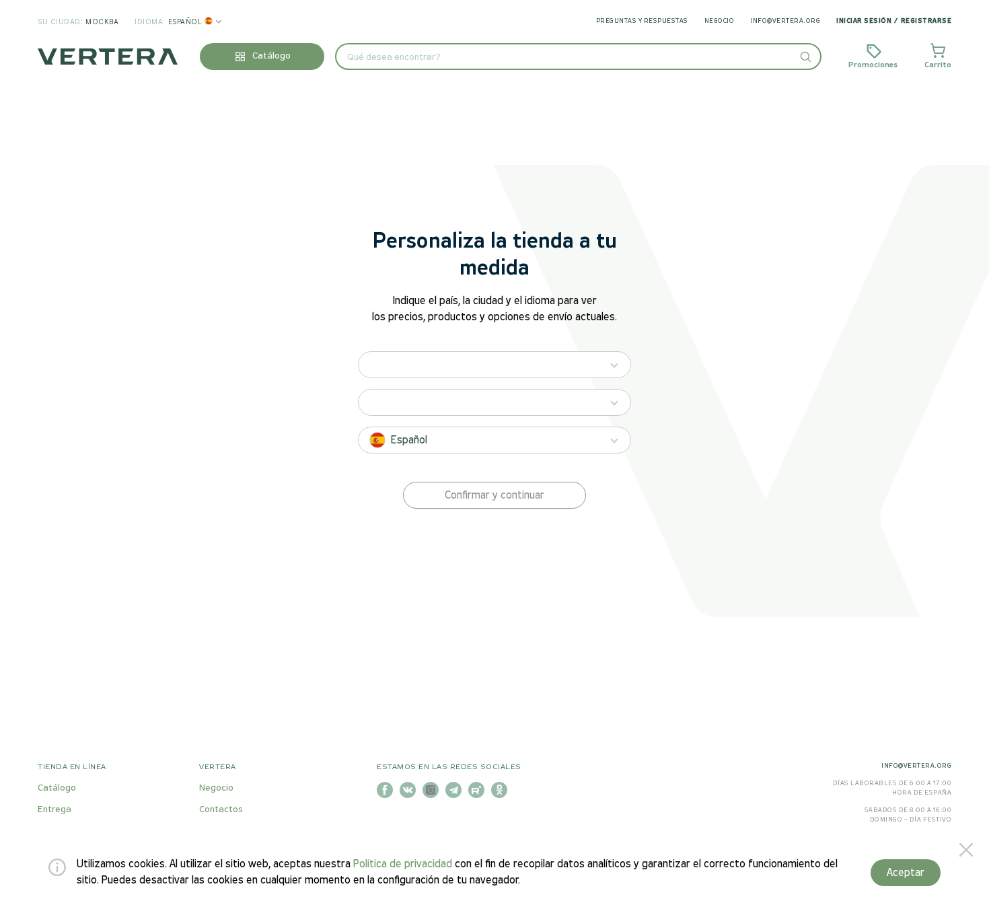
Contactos (221, 809)
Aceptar (905, 873)
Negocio (719, 21)
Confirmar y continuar (494, 496)
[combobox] (578, 56)
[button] (805, 56)
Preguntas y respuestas (642, 21)
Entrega (54, 809)
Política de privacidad (402, 864)
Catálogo (57, 788)
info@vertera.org (785, 21)
